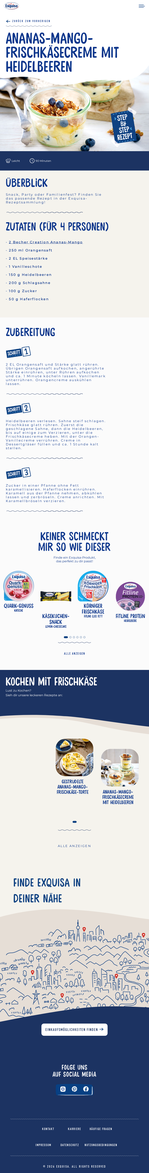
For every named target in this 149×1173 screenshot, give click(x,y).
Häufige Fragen (101, 1129)
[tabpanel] (18, 597)
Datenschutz (70, 1145)
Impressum (43, 1145)
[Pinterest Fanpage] (74, 1089)
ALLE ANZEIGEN (74, 653)
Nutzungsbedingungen (101, 1145)
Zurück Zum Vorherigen (31, 21)
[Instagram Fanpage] (63, 1089)
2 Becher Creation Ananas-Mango (46, 242)
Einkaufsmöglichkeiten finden (71, 1029)
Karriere (74, 1129)
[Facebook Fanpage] (86, 1089)
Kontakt (48, 1129)
